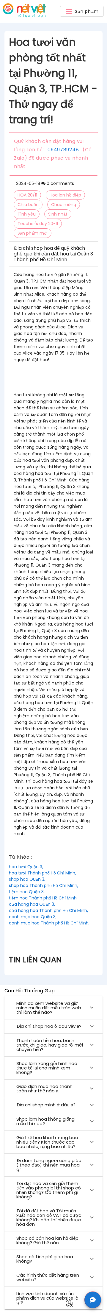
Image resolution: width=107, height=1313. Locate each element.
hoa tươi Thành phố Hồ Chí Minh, (42, 873)
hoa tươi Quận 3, (26, 867)
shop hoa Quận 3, (27, 879)
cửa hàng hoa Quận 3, (32, 904)
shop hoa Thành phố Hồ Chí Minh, (43, 885)
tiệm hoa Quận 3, (27, 892)
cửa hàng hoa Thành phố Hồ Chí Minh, (48, 910)
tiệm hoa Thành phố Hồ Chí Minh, (43, 898)
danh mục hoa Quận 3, (32, 917)
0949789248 (63, 149)
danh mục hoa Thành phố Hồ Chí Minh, (49, 923)
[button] (82, 11)
